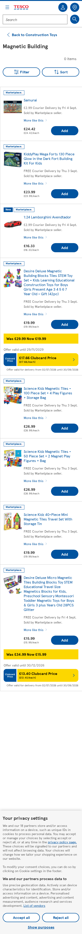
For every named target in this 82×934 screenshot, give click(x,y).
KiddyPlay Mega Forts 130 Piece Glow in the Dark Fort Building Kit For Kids (49, 158)
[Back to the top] (43, 706)
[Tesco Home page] (21, 7)
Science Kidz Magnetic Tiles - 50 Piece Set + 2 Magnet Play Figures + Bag (47, 456)
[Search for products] (74, 19)
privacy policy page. (62, 842)
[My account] (62, 7)
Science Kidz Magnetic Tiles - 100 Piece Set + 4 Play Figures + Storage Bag (48, 393)
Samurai (30, 100)
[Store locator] (74, 7)
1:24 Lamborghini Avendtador (47, 217)
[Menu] (7, 7)
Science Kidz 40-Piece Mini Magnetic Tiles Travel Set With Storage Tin (48, 519)
